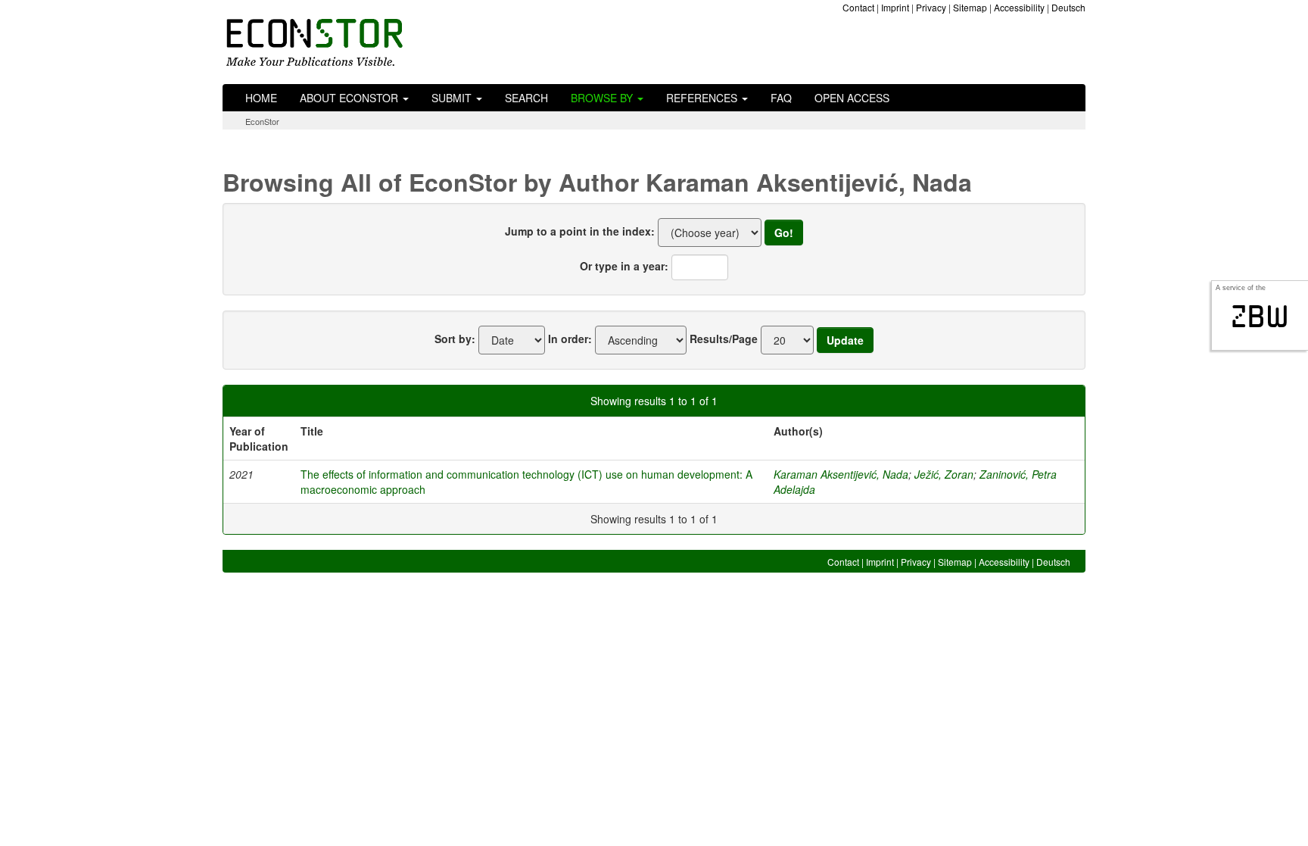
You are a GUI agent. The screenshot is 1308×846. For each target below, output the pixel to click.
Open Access (851, 97)
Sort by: (454, 338)
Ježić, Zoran (943, 474)
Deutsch (1068, 7)
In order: (570, 338)
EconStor (262, 121)
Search (526, 97)
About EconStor (350, 97)
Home (261, 97)
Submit (453, 97)
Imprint (895, 7)
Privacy (931, 7)
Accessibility (1019, 7)
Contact (858, 7)
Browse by (603, 97)
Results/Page (724, 338)
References (703, 97)
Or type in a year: (624, 265)
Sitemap (970, 7)
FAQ (781, 97)
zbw (1260, 317)
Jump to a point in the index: (580, 231)
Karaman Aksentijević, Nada (841, 474)
